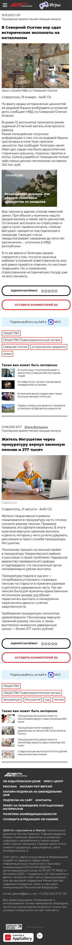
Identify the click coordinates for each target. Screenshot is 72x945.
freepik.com (9, 502)
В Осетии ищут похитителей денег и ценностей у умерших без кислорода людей (39, 373)
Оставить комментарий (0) (36, 304)
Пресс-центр (53, 781)
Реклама (10, 786)
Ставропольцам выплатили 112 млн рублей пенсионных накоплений (42, 753)
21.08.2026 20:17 (12, 427)
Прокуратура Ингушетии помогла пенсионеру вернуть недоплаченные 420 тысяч (41, 742)
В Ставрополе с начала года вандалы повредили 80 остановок (39, 383)
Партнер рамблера (35, 927)
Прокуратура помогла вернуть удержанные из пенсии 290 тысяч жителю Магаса (42, 730)
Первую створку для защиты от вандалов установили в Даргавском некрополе (41, 407)
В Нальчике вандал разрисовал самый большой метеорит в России (40, 395)
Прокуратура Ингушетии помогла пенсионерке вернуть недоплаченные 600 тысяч (42, 718)
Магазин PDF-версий (36, 786)
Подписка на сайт (17, 800)
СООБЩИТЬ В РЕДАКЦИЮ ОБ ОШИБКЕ (30, 819)
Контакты (43, 800)
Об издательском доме (22, 781)
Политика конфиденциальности (30, 814)
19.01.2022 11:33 (11, 15)
